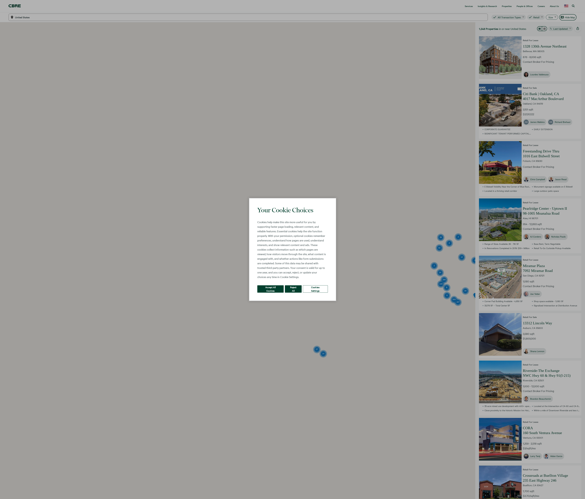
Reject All (293, 288)
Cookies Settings (315, 288)
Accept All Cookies (270, 288)
